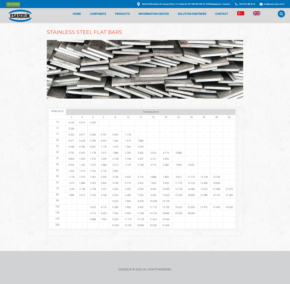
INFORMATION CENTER (154, 13)
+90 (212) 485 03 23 (247, 4)
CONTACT (221, 13)
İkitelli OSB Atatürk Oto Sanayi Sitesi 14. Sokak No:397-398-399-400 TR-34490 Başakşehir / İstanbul (186, 4)
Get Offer (13, 4)
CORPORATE (98, 13)
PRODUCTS (122, 13)
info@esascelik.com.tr (274, 4)
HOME (77, 13)
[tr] (241, 14)
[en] (256, 14)
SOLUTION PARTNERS (192, 13)
